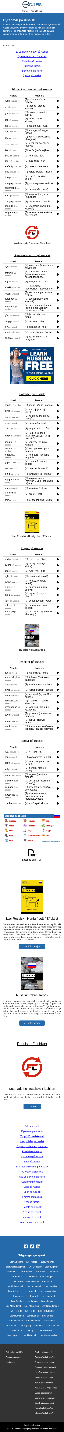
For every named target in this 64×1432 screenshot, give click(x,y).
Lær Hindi (47, 1281)
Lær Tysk (31, 1330)
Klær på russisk (32, 1202)
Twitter (37, 1425)
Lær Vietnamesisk (48, 1335)
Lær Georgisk (47, 1276)
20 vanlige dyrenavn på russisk (32, 51)
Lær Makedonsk (13, 1306)
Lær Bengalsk (35, 1266)
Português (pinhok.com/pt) (45, 1367)
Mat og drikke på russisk (32, 1176)
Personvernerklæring (14, 1357)
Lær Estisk (40, 1271)
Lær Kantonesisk (47, 1291)
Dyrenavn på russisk (32, 1131)
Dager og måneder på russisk (32, 1146)
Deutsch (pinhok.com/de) (45, 1357)
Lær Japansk (30, 1291)
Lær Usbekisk (29, 1335)
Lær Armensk (47, 1262)
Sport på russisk (32, 1192)
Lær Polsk (30, 1311)
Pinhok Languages (22, 1429)
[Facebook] (26, 1246)
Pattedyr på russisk (32, 61)
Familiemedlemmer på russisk (32, 1166)
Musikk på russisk (32, 1217)
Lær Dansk (11, 1271)
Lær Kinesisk (32, 1296)
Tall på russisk (32, 1126)
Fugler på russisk (32, 66)
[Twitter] (32, 1246)
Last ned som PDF (32, 860)
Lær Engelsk (26, 1271)
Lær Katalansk (16, 1296)
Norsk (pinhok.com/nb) (44, 1408)
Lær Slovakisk (16, 1320)
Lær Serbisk (48, 1315)
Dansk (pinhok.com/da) (44, 1403)
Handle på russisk (32, 1207)
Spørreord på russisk (32, 1156)
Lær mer (32, 1106)
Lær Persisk (16, 1311)
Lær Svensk (11, 1325)
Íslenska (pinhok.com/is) (44, 1413)
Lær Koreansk (48, 1296)
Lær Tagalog (25, 1325)
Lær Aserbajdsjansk (15, 1266)
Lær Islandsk (51, 1286)
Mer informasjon (32, 946)
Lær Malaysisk (31, 1306)
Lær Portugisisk (46, 1311)
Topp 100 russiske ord (32, 1136)
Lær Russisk (9, 45)
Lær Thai (38, 1325)
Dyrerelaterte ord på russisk (32, 56)
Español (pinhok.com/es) (45, 1372)
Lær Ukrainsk (45, 1330)
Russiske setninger (32, 1151)
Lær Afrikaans (16, 1262)
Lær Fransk (16, 1276)
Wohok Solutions (49, 1429)
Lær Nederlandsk (50, 1306)
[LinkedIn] (38, 1246)
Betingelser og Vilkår (14, 1352)
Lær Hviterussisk (15, 1286)
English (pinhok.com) (43, 1352)
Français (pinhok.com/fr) (44, 1362)
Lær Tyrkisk (18, 1330)
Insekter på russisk (32, 70)
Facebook (28, 1425)
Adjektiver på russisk (32, 1182)
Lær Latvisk (32, 1301)
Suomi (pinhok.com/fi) (44, 1393)
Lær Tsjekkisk (53, 1325)
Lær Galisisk (31, 1276)
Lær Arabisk (32, 1262)
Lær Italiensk (14, 1291)
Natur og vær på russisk (32, 1222)
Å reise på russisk (32, 1212)
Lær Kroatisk (17, 1301)
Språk (25, 11)
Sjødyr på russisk (32, 75)
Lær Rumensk (17, 1315)
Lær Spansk (49, 1320)
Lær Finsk (53, 1271)
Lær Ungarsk (13, 1335)
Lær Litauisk (47, 1301)
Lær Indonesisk (34, 1286)
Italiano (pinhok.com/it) (44, 1377)
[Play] (58, 101)
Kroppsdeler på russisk (32, 1141)
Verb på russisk (32, 1161)
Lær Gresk (18, 1281)
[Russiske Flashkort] (32, 1083)
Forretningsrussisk (32, 1197)
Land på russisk (32, 1187)
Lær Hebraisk (32, 1281)
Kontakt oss (36, 11)
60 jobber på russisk (32, 1171)
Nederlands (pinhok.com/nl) (46, 1388)
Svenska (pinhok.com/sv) (45, 1398)
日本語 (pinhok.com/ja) (44, 1383)
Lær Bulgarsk (51, 1266)
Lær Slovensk (33, 1320)
